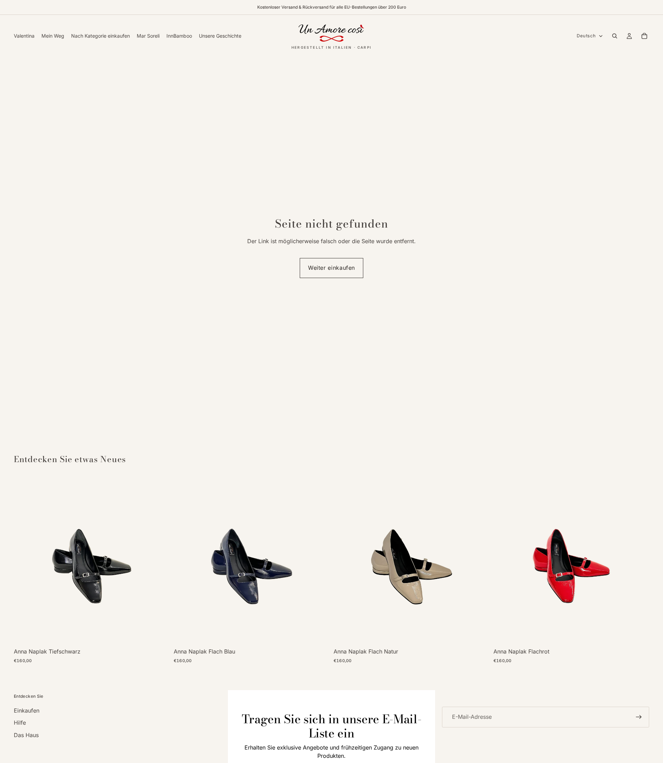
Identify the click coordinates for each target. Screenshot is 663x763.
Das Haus (26, 735)
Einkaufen (26, 710)
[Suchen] (614, 36)
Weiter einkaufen (331, 267)
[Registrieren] (639, 717)
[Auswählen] (159, 633)
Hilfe (20, 722)
